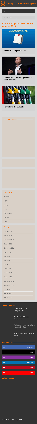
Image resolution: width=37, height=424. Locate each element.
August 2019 (8, 297)
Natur (5, 209)
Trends (6, 221)
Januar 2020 (8, 277)
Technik (6, 217)
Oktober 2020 (8, 244)
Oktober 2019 (8, 289)
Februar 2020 (8, 273)
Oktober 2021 (8, 231)
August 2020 (8, 252)
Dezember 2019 (9, 281)
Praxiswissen (8, 213)
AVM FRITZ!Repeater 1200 (15, 51)
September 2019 (9, 293)
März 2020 (7, 268)
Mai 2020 (7, 264)
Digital (6, 200)
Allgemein (7, 196)
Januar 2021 (8, 235)
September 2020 (9, 248)
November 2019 (9, 285)
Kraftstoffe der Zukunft (14, 107)
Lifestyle (6, 205)
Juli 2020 (7, 256)
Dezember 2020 (9, 240)
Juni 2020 (7, 260)
